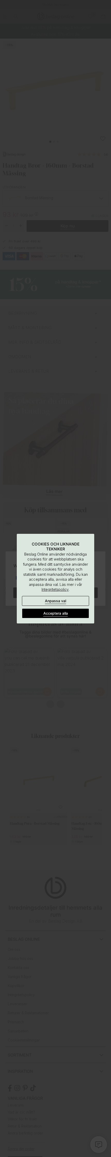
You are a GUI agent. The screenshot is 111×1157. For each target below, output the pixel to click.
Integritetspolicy (55, 589)
